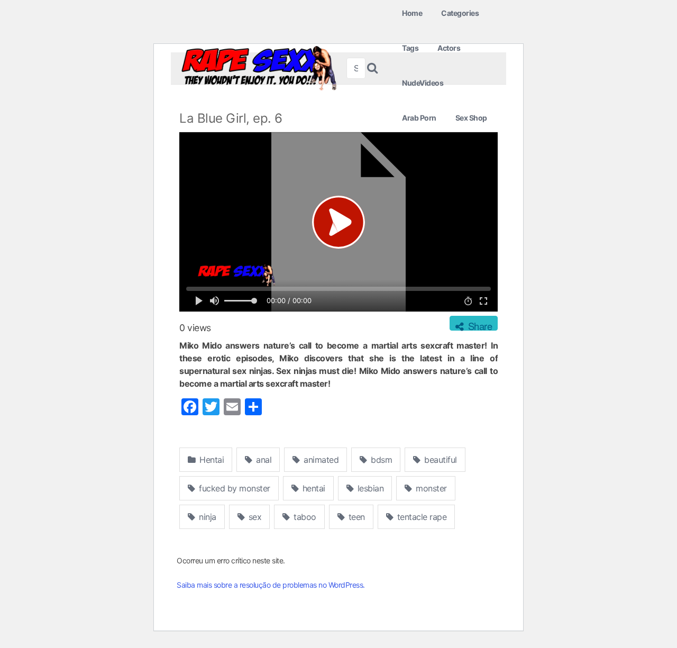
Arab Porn (419, 117)
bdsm (380, 459)
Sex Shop (471, 117)
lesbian (369, 488)
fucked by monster (233, 488)
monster (430, 488)
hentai (312, 488)
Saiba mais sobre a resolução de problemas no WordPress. (271, 584)
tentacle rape (420, 517)
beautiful (439, 459)
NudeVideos (422, 82)
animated (320, 459)
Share (478, 325)
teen (355, 517)
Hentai (210, 459)
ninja (206, 517)
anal (263, 459)
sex (253, 517)
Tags (410, 47)
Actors (448, 47)
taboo (303, 517)
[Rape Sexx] (258, 68)
